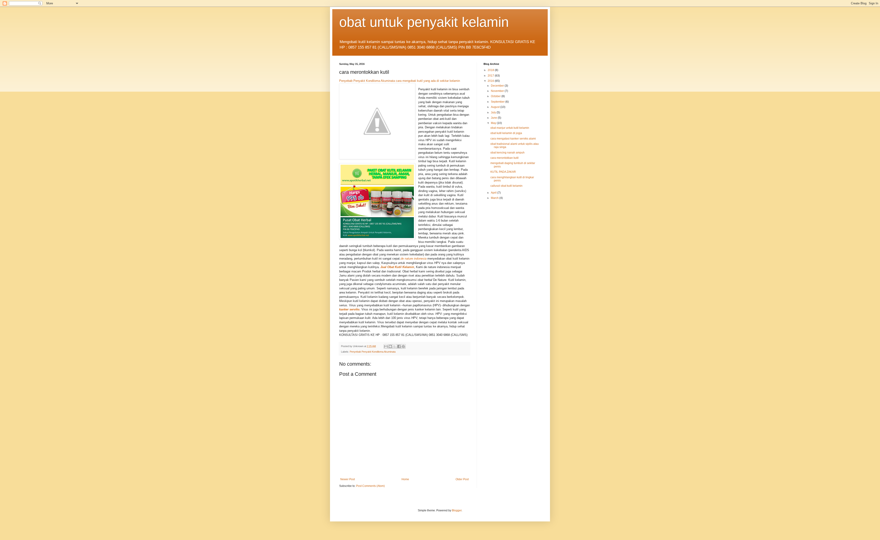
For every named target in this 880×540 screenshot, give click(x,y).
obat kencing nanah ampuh (507, 152)
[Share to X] (394, 346)
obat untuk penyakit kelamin (424, 22)
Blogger (457, 510)
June (494, 117)
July (494, 112)
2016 (491, 80)
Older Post (462, 479)
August (495, 107)
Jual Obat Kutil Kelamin (397, 267)
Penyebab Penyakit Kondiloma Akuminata (367, 80)
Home (405, 479)
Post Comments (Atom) (370, 486)
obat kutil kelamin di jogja (506, 133)
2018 (491, 70)
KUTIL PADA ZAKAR (503, 171)
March (495, 198)
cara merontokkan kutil (504, 157)
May (494, 123)
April (494, 192)
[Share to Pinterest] (403, 346)
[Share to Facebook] (399, 346)
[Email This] (386, 346)
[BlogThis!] (390, 346)
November (498, 91)
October (496, 96)
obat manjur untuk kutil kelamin (509, 127)
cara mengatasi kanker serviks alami (513, 138)
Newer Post (347, 479)
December (498, 85)
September (498, 101)
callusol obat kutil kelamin (506, 185)
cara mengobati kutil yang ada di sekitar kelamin (428, 80)
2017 (491, 75)
